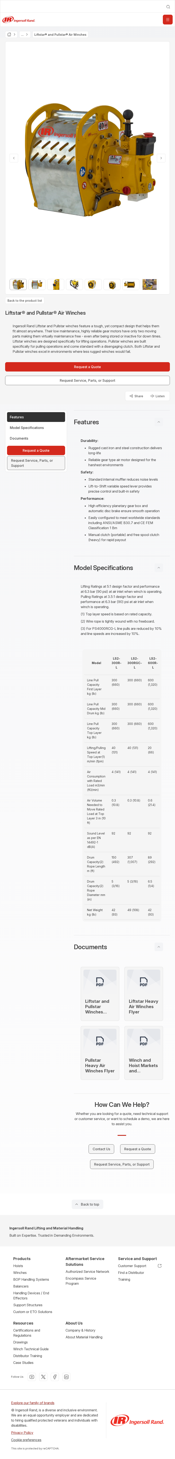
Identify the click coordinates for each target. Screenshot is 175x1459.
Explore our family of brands (32, 1403)
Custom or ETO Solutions (32, 1312)
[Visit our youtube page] (32, 1377)
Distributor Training (27, 1356)
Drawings (20, 1342)
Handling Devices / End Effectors (31, 1295)
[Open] (168, 19)
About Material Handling (84, 1337)
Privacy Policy (22, 1432)
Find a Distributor (131, 1272)
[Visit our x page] (43, 1377)
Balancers (21, 1286)
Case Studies (23, 1362)
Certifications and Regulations (26, 1333)
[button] (122, 421)
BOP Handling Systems (31, 1279)
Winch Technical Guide (31, 1349)
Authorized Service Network (87, 1271)
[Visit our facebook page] (55, 1377)
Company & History (80, 1330)
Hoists (18, 1266)
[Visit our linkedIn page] (66, 1377)
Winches (20, 1272)
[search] (168, 7)
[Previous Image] (14, 158)
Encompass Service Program (81, 1281)
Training (124, 1279)
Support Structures (27, 1305)
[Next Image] (161, 158)
